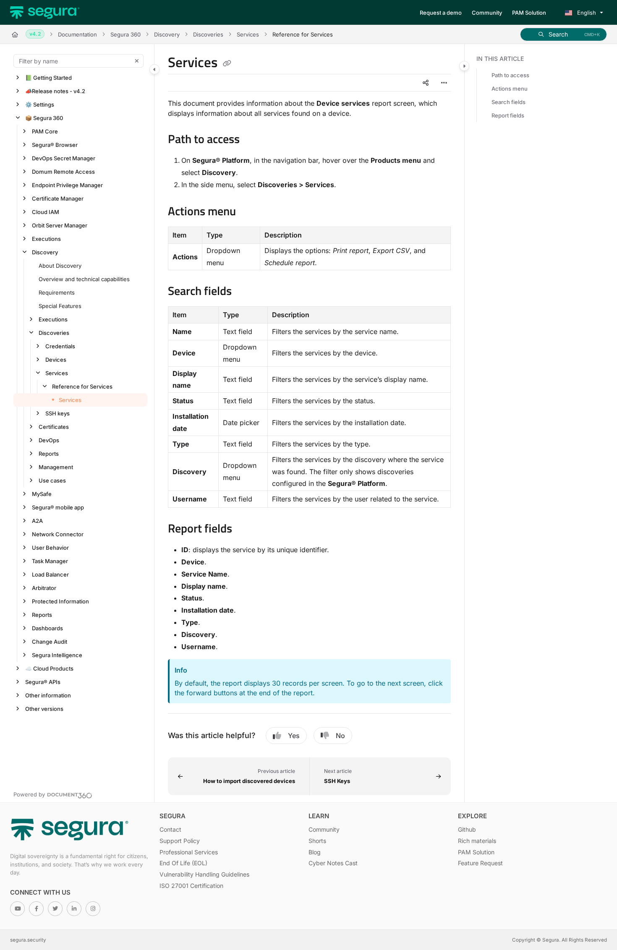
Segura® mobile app (58, 507)
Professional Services (188, 852)
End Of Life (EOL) (183, 862)
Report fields (508, 115)
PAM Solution (476, 852)
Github (467, 829)
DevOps (49, 440)
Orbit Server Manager (59, 225)
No (340, 735)
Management (56, 467)
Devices (55, 359)
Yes (294, 735)
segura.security (28, 940)
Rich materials (477, 840)
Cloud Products (49, 668)
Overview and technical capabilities (84, 279)
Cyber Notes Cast (333, 862)
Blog (314, 852)
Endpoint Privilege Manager (67, 185)
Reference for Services (82, 386)
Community (324, 829)
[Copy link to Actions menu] (249, 212)
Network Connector (58, 534)
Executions (46, 238)
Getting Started (48, 77)
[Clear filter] (137, 61)
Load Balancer (50, 574)
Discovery (167, 34)
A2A (37, 520)
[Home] (44, 12)
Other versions (44, 708)
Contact (170, 829)
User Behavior (50, 547)
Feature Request (480, 862)
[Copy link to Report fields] (245, 529)
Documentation (77, 34)
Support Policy (179, 840)
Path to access (510, 75)
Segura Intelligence (57, 655)
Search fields (508, 102)
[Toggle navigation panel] (154, 69)
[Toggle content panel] (464, 66)
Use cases (52, 480)
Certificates (54, 426)
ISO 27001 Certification (191, 885)
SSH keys (57, 413)
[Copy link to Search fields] (245, 292)
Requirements (57, 292)
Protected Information (60, 601)
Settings (39, 104)
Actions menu (510, 88)
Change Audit (49, 641)
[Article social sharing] (425, 82)
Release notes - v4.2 (55, 91)
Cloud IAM (45, 212)
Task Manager (50, 561)
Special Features (60, 306)
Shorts (317, 840)
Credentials (60, 346)
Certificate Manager (58, 198)
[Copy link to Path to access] (253, 140)
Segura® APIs (42, 682)
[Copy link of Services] (227, 63)
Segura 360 (125, 34)
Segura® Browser (55, 144)
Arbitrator (44, 588)
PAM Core (45, 131)
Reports (49, 453)
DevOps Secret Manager (63, 158)
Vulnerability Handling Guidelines (204, 874)
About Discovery (60, 265)
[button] (563, 34)
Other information (48, 695)
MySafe (42, 494)
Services (248, 34)
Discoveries (208, 34)
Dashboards (47, 628)
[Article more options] (444, 82)
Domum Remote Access (63, 171)
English (585, 12)
